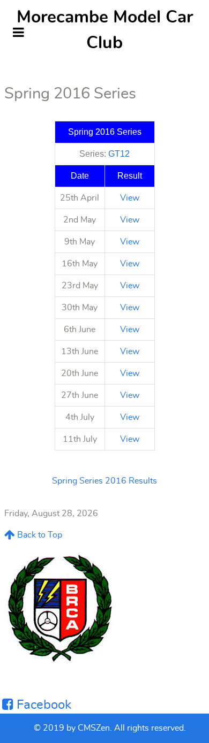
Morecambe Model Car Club (105, 30)
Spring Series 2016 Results (104, 481)
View (129, 198)
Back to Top (38, 535)
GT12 (119, 153)
